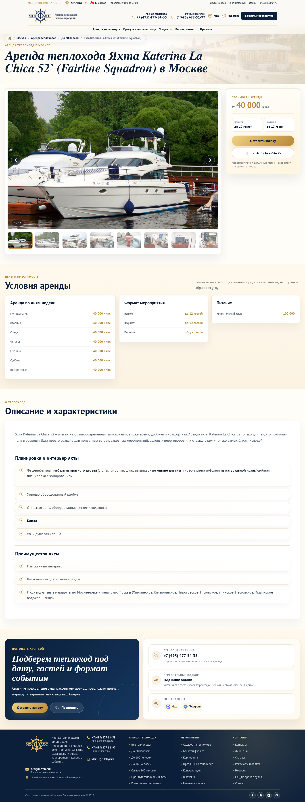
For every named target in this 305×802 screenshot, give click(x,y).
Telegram (195, 706)
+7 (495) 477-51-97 (103, 747)
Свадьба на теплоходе (197, 744)
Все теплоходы (141, 744)
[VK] (268, 795)
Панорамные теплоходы (146, 783)
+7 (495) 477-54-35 (266, 153)
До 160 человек (141, 764)
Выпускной (190, 777)
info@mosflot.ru (268, 2)
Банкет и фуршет (193, 751)
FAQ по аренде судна (248, 777)
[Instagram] (260, 795)
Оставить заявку (263, 140)
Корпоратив (190, 757)
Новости (240, 770)
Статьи (239, 783)
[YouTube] (277, 795)
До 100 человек (141, 757)
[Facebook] (252, 795)
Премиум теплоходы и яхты (149, 777)
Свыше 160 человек (143, 770)
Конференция (192, 770)
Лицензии (241, 751)
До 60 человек (140, 751)
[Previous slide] (16, 160)
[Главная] (9, 38)
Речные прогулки (194, 783)
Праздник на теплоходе (198, 764)
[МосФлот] (36, 744)
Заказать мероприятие (259, 16)
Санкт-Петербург (237, 2)
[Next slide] (210, 160)
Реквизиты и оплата (247, 764)
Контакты (241, 744)
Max (174, 706)
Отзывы (240, 757)
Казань (252, 2)
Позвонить (69, 707)
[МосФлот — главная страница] (56, 15)
